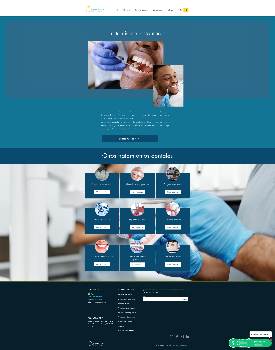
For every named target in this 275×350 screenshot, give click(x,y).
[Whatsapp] (172, 337)
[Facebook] (177, 337)
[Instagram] (182, 337)
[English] (180, 10)
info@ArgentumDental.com (97, 302)
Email (144, 296)
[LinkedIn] (187, 337)
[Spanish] (186, 10)
